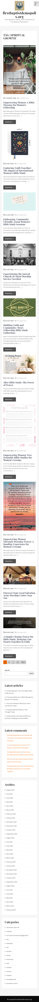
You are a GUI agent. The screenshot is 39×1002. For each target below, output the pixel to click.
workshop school (12, 983)
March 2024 (10, 906)
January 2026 (10, 818)
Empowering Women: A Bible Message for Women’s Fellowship (18, 105)
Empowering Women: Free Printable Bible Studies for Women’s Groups (17, 457)
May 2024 (9, 898)
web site (9, 759)
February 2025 (11, 862)
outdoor (9, 967)
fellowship (9, 959)
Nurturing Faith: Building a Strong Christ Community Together (20, 769)
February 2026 (11, 814)
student (8, 975)
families (9, 951)
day (7, 939)
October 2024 (10, 878)
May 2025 (9, 850)
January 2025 (10, 866)
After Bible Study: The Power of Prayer (18, 383)
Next (23, 662)
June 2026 (9, 798)
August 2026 (10, 790)
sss (8, 745)
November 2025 (11, 826)
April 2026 (9, 806)
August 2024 (10, 886)
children (9, 931)
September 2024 (11, 882)
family (8, 955)
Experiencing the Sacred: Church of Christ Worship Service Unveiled (17, 276)
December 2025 (11, 822)
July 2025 (9, 842)
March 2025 (10, 858)
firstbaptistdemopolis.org (19, 15)
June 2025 (9, 846)
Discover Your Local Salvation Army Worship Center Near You (19, 595)
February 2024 (11, 910)
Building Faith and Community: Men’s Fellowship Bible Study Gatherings (15, 329)
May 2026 (9, 802)
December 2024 (11, 870)
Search (7, 670)
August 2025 (10, 838)
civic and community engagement (17, 935)
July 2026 (9, 794)
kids (7, 963)
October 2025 (10, 830)
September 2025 (11, 834)
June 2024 (9, 894)
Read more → (9, 122)
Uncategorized (24, 98)
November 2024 (11, 874)
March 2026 (10, 810)
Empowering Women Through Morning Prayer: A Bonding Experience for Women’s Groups (18, 543)
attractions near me (12, 927)
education (9, 943)
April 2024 (9, 902)
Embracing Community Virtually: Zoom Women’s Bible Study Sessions (16, 222)
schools (8, 971)
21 (18, 662)
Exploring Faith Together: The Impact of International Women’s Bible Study (18, 170)
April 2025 (9, 854)
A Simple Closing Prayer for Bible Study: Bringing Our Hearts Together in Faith (18, 639)
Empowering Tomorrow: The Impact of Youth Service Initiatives (19, 738)
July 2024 (9, 890)
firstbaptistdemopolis (14, 735)
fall (7, 947)
